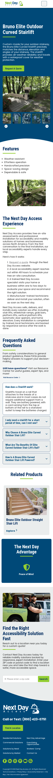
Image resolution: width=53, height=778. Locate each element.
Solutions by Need (11, 748)
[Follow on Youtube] (25, 761)
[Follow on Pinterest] (20, 761)
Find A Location (13, 728)
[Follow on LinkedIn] (10, 761)
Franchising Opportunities (33, 743)
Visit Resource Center (10, 377)
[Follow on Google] (30, 761)
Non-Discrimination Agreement (17, 775)
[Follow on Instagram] (15, 761)
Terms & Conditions (9, 772)
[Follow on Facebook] (5, 761)
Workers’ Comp (34, 748)
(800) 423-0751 (34, 719)
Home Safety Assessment (31, 574)
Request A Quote (13, 68)
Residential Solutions (12, 738)
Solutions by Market (11, 753)
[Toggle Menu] (44, 3)
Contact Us (32, 753)
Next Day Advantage (36, 738)
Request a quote (18, 262)
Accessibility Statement (36, 772)
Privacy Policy (21, 772)
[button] (6, 126)
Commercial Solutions (13, 742)
